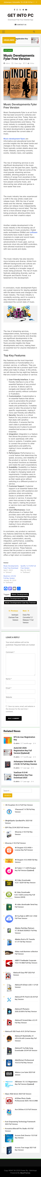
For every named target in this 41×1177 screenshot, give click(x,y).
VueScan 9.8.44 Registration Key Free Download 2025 (19, 2)
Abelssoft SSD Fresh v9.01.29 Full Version (20, 1031)
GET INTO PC (20, 15)
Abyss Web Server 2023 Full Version (18, 1094)
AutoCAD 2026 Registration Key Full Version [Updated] (23, 750)
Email (8, 688)
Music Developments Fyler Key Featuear (20, 603)
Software (8, 50)
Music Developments (20, 594)
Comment (10, 652)
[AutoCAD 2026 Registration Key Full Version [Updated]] (33, 40)
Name (9, 679)
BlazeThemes (25, 1173)
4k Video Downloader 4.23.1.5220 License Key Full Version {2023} (24, 894)
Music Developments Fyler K (16, 599)
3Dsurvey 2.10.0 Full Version (15, 843)
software (33, 232)
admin (8, 63)
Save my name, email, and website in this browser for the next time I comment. (20, 709)
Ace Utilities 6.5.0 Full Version (26, 1109)
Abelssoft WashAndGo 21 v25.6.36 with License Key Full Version (26, 1038)
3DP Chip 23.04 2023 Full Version (17, 827)
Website (9, 697)
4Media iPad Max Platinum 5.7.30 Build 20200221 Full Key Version (26, 930)
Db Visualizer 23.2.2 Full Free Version (19, 805)
